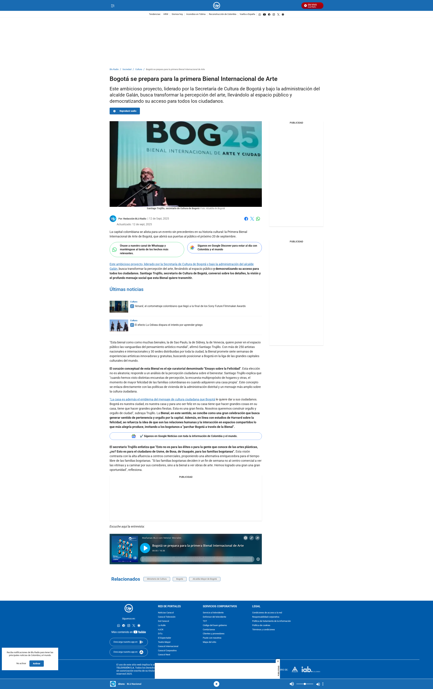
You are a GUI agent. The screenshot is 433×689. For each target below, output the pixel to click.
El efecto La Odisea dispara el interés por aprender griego (169, 324)
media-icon (216, 684)
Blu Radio (114, 69)
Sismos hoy (177, 14)
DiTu (160, 634)
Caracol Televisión (166, 617)
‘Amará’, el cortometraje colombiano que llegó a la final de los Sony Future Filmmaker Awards (190, 306)
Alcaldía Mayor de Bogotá (205, 579)
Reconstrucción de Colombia (222, 14)
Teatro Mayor (164, 642)
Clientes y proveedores (213, 634)
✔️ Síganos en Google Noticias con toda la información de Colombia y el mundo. (188, 436)
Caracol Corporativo (167, 651)
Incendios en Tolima (196, 14)
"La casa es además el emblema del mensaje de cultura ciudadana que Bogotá (162, 399)
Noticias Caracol (166, 613)
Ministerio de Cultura (157, 579)
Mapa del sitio (209, 642)
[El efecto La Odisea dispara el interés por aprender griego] (119, 325)
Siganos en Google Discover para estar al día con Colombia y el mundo (227, 247)
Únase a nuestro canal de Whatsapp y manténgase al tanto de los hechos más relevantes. (144, 249)
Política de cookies (261, 625)
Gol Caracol (163, 621)
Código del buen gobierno (215, 625)
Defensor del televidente (214, 617)
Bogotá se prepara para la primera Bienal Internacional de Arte (175, 69)
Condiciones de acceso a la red (267, 613)
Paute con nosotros (212, 638)
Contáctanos (209, 630)
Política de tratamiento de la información (271, 621)
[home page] (216, 5)
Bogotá (179, 579)
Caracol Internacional (168, 646)
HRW (165, 14)
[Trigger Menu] (113, 5)
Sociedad (126, 69)
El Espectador (164, 638)
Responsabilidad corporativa (265, 617)
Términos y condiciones (263, 630)
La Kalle (162, 625)
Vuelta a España (247, 14)
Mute (292, 684)
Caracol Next (164, 655)
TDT (205, 621)
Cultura (138, 69)
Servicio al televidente (213, 613)
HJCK (160, 630)
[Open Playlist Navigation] (322, 684)
